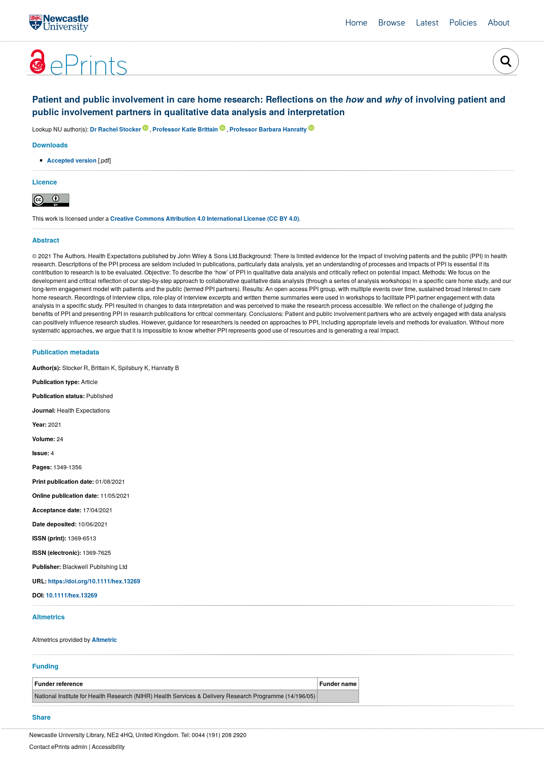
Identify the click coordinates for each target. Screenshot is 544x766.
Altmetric (104, 639)
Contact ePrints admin (58, 746)
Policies (463, 22)
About (499, 22)
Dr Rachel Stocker (115, 129)
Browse (391, 22)
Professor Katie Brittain (185, 129)
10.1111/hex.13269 (71, 595)
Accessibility (108, 746)
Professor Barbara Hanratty (268, 129)
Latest (427, 22)
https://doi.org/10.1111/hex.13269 (94, 581)
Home (356, 22)
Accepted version (72, 160)
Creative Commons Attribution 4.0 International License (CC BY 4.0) (204, 218)
